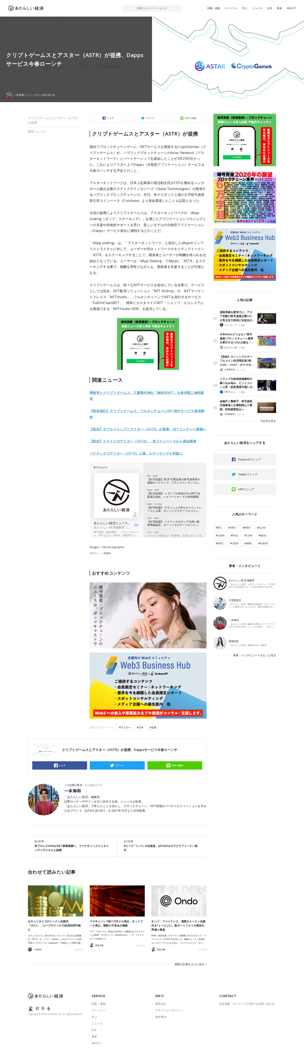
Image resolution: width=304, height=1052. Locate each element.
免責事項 (160, 1017)
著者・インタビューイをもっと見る (254, 655)
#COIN (248, 535)
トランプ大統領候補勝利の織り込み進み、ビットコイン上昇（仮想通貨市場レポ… (237, 383)
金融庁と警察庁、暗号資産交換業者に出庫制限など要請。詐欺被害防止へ (236, 405)
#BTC (219, 527)
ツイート (150, 118)
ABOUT (291, 8)
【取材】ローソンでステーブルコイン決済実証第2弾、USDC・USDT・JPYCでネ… (237, 361)
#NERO (247, 527)
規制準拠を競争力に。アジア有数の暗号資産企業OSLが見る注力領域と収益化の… (237, 316)
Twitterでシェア (247, 474)
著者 (279, 8)
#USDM (220, 535)
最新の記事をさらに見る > (191, 964)
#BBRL (248, 543)
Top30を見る (268, 421)
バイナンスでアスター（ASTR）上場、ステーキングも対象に (136, 453)
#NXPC (220, 543)
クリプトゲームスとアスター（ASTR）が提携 (54, 120)
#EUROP (263, 543)
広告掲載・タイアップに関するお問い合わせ (246, 1004)
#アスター (125, 727)
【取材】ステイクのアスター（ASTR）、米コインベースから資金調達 (143, 441)
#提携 (153, 727)
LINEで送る (191, 118)
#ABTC (232, 527)
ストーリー (231, 8)
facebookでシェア (249, 459)
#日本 (140, 727)
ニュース (258, 8)
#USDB (234, 543)
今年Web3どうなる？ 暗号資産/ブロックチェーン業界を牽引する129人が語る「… (236, 338)
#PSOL (234, 535)
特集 (243, 325)
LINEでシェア (246, 489)
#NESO (263, 535)
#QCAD (261, 527)
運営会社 (160, 1004)
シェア (110, 118)
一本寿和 (72, 791)
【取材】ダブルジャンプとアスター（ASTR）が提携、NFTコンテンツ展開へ (148, 429)
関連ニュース (37, 131)
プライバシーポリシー (169, 1010)
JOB (269, 8)
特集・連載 (213, 8)
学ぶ (244, 8)
